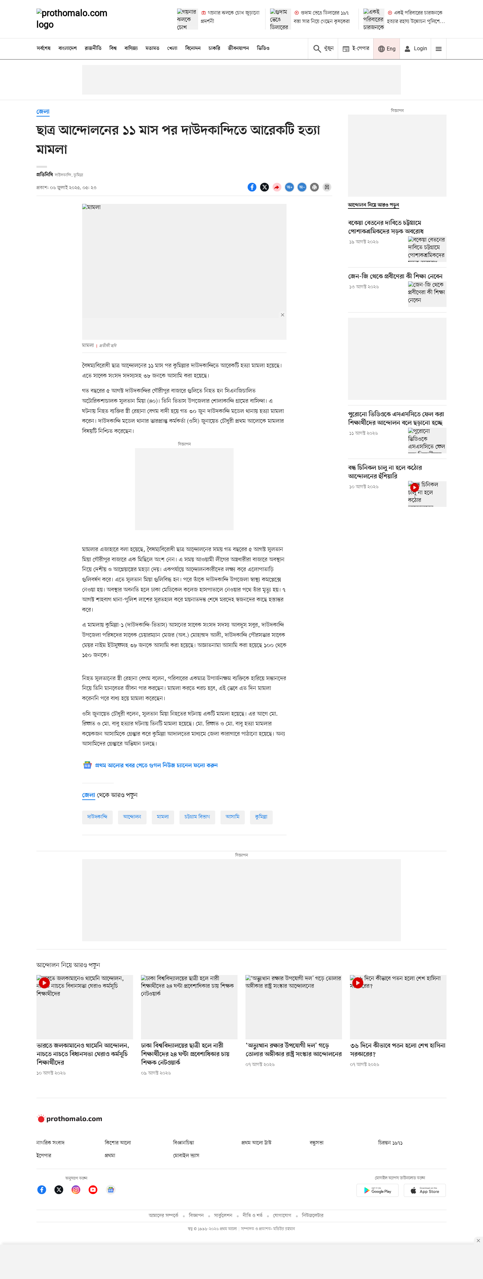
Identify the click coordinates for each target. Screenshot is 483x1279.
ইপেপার (43, 1156)
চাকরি (214, 49)
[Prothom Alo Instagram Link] (79, 1190)
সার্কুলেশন (223, 1216)
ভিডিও (263, 49)
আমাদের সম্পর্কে (163, 1216)
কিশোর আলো (118, 1143)
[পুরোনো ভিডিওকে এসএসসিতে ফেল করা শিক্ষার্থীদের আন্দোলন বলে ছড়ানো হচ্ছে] (427, 440)
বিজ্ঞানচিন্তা (183, 1143)
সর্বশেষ (44, 49)
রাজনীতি (93, 49)
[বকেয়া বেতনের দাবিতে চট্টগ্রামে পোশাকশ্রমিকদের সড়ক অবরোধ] (427, 249)
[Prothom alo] (80, 19)
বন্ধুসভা (317, 1143)
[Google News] (111, 1191)
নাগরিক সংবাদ (50, 1143)
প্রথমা (110, 1156)
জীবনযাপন (238, 49)
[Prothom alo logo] (69, 1121)
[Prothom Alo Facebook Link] (45, 1190)
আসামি (233, 817)
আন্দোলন (132, 817)
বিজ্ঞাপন (196, 1216)
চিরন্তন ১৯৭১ (390, 1143)
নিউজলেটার (313, 1216)
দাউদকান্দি (97, 817)
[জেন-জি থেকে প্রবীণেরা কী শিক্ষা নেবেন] (427, 294)
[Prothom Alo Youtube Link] (96, 1190)
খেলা (172, 49)
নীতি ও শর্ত (253, 1216)
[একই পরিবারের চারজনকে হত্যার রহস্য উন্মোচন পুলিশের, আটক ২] (373, 19)
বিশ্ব (113, 49)
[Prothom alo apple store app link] (425, 1191)
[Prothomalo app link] (377, 1191)
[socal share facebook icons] (253, 191)
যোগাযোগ (282, 1216)
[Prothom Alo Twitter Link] (62, 1190)
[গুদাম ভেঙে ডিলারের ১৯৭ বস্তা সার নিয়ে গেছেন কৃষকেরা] (280, 19)
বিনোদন (193, 49)
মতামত (152, 49)
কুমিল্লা (261, 817)
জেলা (43, 112)
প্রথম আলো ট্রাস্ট (256, 1143)
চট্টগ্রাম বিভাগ (197, 817)
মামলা (163, 817)
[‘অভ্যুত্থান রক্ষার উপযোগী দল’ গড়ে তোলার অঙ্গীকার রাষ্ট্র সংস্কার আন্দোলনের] (293, 1007)
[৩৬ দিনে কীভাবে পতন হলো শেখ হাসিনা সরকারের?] (398, 1007)
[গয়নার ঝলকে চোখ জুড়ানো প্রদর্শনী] (187, 19)
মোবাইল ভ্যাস (186, 1156)
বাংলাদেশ (67, 49)
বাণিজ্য (131, 49)
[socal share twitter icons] (265, 191)
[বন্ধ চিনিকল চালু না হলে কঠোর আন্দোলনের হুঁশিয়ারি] (427, 494)
